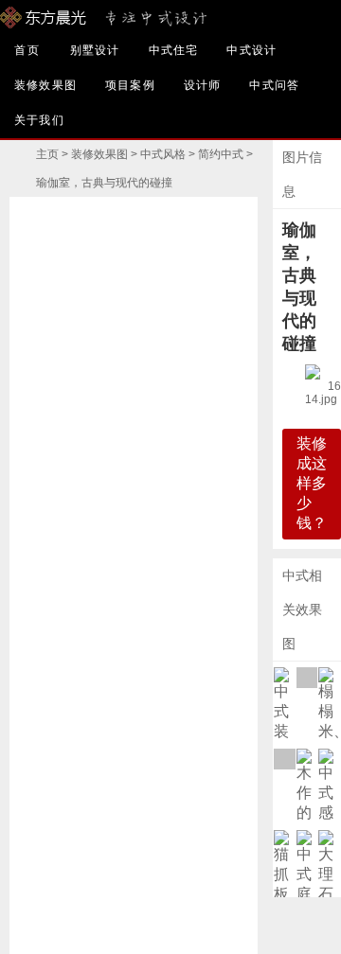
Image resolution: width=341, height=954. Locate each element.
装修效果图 (45, 85)
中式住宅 (174, 50)
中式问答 (274, 85)
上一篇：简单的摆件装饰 (71, 575)
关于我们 (39, 120)
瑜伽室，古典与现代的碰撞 (104, 182)
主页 (47, 154)
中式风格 (163, 154)
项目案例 (130, 85)
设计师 (203, 85)
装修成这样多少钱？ (311, 483)
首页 (28, 50)
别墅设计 (95, 50)
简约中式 (220, 154)
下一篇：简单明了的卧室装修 (196, 575)
